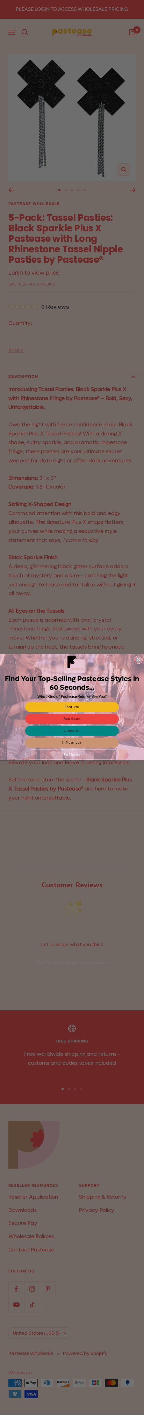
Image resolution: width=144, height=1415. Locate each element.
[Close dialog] (138, 660)
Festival (72, 707)
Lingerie (71, 731)
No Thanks (72, 754)
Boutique (72, 719)
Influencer (72, 743)
